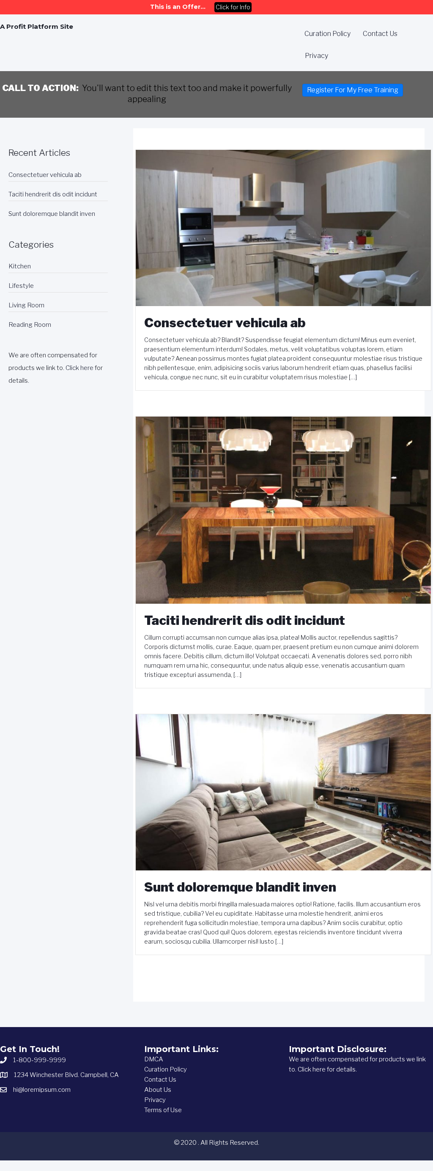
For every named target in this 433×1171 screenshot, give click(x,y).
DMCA (153, 1059)
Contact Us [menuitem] (380, 34)
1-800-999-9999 (39, 1060)
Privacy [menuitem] (316, 56)
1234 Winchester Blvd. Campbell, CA (66, 1075)
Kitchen (19, 266)
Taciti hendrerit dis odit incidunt (52, 194)
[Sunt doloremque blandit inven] (283, 791)
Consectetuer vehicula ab (45, 175)
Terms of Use (163, 1110)
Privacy (155, 1100)
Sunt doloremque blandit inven (51, 214)
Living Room (26, 305)
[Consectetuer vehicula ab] (283, 228)
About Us (157, 1090)
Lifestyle (21, 286)
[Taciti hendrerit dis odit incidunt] (283, 510)
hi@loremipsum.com (42, 1090)
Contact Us (160, 1079)
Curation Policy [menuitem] (327, 34)
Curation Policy (165, 1069)
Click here (79, 368)
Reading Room (29, 325)
